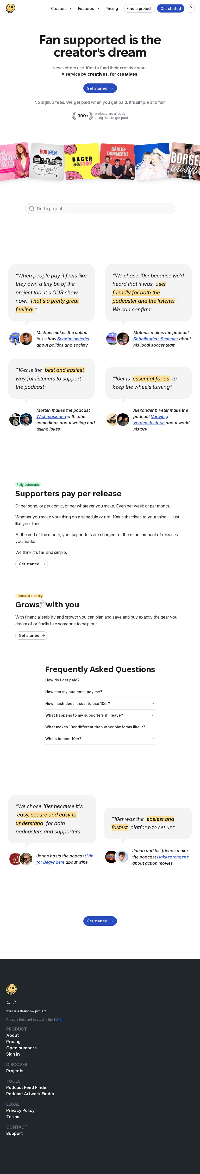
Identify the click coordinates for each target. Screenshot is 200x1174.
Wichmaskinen (51, 416)
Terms (12, 1116)
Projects (14, 1070)
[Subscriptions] (190, 8)
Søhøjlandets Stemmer (155, 338)
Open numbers (21, 1047)
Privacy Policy (20, 1110)
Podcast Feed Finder (27, 1087)
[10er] (10, 8)
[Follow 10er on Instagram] (14, 1002)
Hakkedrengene (173, 857)
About (12, 1035)
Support (14, 1133)
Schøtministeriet (73, 338)
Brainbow (27, 1011)
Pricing (13, 1041)
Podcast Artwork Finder (30, 1093)
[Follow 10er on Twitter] (8, 1002)
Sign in (13, 1054)
